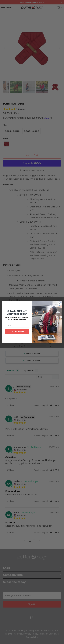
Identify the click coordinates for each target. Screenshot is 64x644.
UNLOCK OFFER (17, 331)
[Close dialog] (59, 303)
